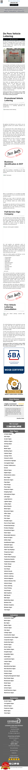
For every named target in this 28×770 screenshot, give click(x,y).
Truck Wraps (7, 566)
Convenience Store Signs (11, 637)
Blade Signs (7, 448)
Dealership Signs (9, 642)
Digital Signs (7, 472)
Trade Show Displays (10, 556)
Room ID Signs (8, 537)
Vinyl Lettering (8, 585)
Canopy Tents (8, 455)
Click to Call (14, 4)
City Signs (7, 630)
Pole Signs (7, 518)
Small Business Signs (10, 690)
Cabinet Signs (8, 453)
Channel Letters (8, 458)
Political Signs (8, 673)
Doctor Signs (7, 647)
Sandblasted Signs (9, 542)
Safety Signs (7, 540)
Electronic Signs (8, 479)
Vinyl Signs (7, 713)
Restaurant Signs (9, 680)
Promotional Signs (9, 530)
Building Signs (8, 451)
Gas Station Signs (9, 649)
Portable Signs (8, 520)
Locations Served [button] (13, 755)
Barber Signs (7, 625)
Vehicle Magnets (8, 578)
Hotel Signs (7, 656)
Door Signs (7, 477)
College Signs (8, 632)
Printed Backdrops (9, 525)
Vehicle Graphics (8, 573)
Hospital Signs (8, 651)
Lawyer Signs (8, 661)
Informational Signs (9, 494)
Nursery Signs (8, 671)
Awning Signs (8, 443)
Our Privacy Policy (14, 750)
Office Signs (7, 513)
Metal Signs (7, 508)
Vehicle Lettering (8, 576)
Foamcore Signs (8, 489)
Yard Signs (7, 609)
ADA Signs (7, 436)
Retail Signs (7, 683)
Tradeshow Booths (9, 559)
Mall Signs (7, 663)
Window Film (7, 602)
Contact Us (14, 752)
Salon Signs (7, 685)
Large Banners (8, 499)
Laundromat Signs (9, 659)
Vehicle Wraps (8, 583)
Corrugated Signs (9, 463)
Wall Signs (7, 597)
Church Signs (8, 627)
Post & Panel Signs (9, 523)
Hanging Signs (8, 491)
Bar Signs (7, 623)
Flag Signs (7, 482)
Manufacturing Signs (10, 666)
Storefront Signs (8, 547)
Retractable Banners (9, 535)
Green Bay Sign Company (14, 745)
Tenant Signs (7, 554)
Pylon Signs (7, 532)
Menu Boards (7, 506)
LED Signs (7, 496)
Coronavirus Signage (10, 460)
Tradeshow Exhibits (9, 561)
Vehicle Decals (8, 571)
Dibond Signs (8, 470)
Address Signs (8, 441)
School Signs (7, 688)
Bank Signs (7, 620)
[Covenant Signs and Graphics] (14, 721)
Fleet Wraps (7, 484)
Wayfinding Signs (9, 600)
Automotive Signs (9, 618)
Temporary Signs (9, 552)
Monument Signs (8, 511)
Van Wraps (7, 569)
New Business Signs (9, 668)
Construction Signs (9, 635)
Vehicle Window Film (10, 580)
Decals (6, 467)
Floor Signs (7, 487)
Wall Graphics (8, 593)
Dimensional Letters (9, 475)
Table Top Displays (9, 549)
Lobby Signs (7, 504)
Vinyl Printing (8, 588)
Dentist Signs (8, 644)
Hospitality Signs (9, 654)
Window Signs (8, 607)
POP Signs (7, 516)
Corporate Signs (8, 639)
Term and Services (14, 748)
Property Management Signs (12, 675)
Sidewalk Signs (8, 544)
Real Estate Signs (9, 678)
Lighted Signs (8, 501)
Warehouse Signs (9, 692)
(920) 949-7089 (14, 2)
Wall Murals (7, 595)
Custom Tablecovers (9, 465)
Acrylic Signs (7, 439)
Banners (6, 446)
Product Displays (9, 528)
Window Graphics (9, 605)
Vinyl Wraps (7, 590)
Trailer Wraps (7, 564)
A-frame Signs (8, 434)
